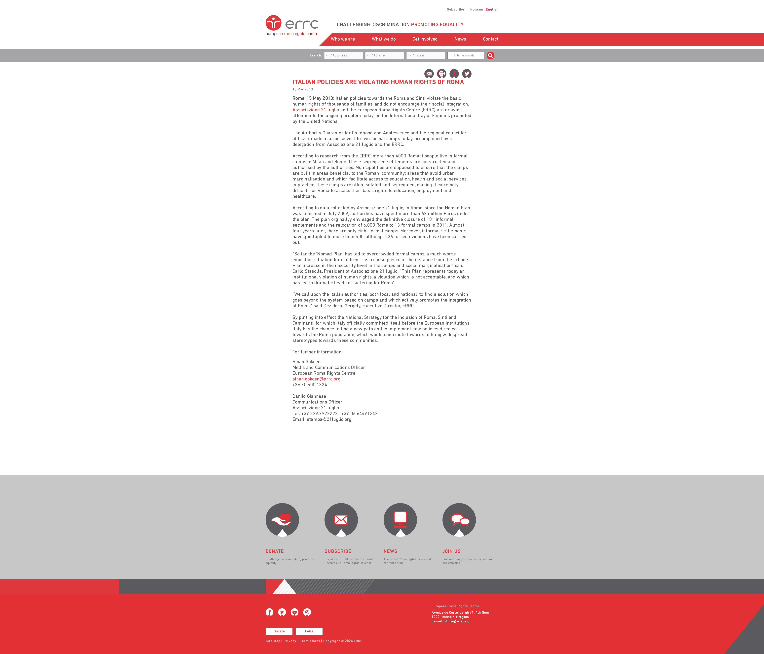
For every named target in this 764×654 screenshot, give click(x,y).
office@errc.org (456, 621)
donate (275, 551)
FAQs (309, 631)
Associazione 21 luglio (315, 110)
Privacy (290, 641)
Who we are (343, 39)
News (460, 39)
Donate (279, 631)
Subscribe (455, 10)
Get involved (425, 39)
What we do (384, 39)
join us (451, 551)
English (492, 10)
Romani (476, 10)
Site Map (273, 641)
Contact (490, 39)
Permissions (309, 641)
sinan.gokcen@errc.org (316, 379)
